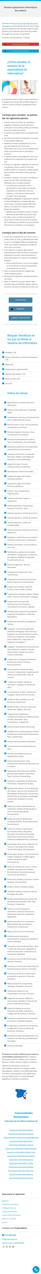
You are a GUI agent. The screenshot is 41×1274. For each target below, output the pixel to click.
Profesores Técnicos (9, 1208)
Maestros (5, 1201)
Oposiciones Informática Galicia (21, 1141)
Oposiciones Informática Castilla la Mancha (21, 1148)
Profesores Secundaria (10, 1204)
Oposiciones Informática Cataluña (21, 1167)
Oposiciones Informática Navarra (21, 1160)
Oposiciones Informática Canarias (21, 1145)
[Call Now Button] (36, 1269)
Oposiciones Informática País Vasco (21, 1171)
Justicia (4, 1222)
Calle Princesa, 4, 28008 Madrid (13, 1243)
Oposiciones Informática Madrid (21, 1130)
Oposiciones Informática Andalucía (21, 1134)
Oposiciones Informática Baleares (21, 1174)
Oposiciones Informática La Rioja (21, 1163)
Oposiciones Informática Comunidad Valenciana (21, 1137)
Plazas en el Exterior (9, 1219)
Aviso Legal (17, 1270)
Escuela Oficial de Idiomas (11, 1215)
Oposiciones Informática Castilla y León (21, 1152)
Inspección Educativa (9, 1212)
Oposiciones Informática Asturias (21, 1178)
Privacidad (26, 1270)
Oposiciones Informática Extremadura (21, 1156)
